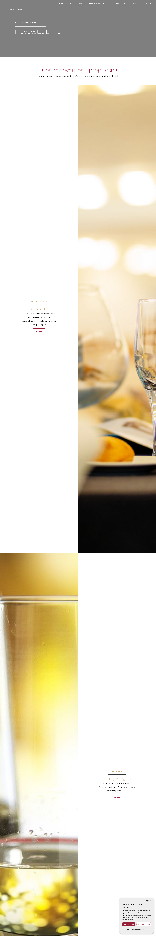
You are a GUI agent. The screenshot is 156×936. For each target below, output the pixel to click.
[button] (136, 929)
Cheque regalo (129, 3)
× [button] (150, 900)
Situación (115, 3)
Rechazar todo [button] (144, 924)
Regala (39, 331)
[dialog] (136, 916)
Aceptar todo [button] (128, 924)
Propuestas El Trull (98, 3)
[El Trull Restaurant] (16, 5)
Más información (127, 920)
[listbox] (147, 901)
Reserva (143, 3)
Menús (70, 3)
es (151, 3)
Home (61, 3)
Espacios (82, 3)
